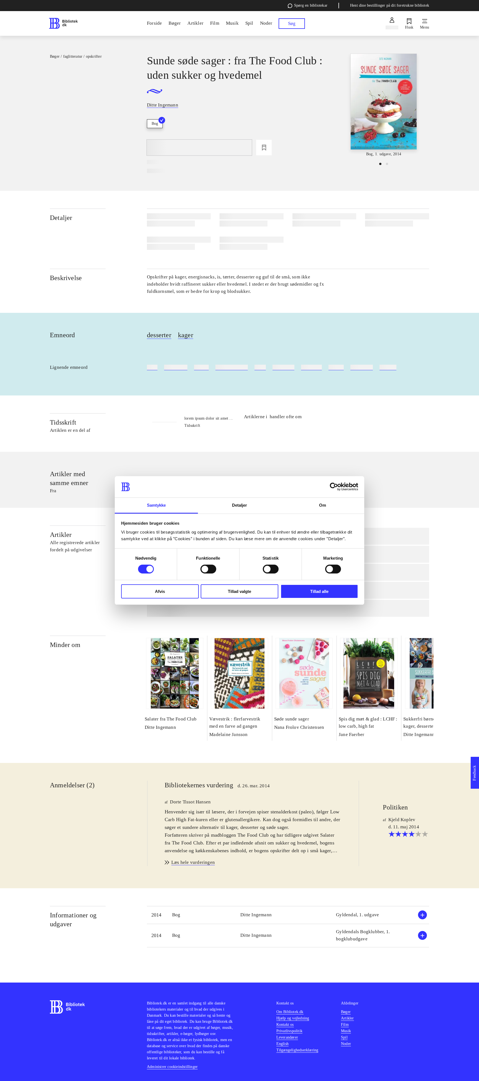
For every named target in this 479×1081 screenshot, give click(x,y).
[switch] (208, 569)
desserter (159, 335)
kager (185, 335)
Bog (155, 123)
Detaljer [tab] (239, 505)
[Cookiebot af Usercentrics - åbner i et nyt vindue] (334, 487)
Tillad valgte (239, 591)
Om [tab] (322, 505)
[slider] (383, 105)
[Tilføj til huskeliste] (264, 147)
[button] (288, 915)
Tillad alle (319, 591)
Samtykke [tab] (156, 505)
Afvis (160, 591)
